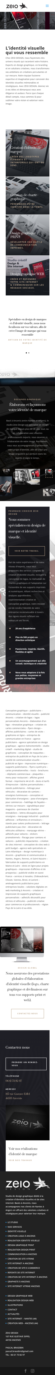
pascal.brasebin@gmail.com (19, 1351)
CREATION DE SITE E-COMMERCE (24, 1267)
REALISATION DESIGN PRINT (21, 1249)
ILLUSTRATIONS (15, 1305)
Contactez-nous (27, 1013)
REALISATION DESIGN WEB (21, 1300)
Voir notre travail (27, 551)
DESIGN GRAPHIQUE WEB (20, 1295)
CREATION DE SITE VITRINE (21, 1258)
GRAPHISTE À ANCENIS (19, 1281)
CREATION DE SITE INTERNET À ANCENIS (27, 1277)
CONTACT (12, 1309)
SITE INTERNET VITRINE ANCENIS (24, 1286)
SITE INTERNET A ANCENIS (20, 1263)
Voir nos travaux (20, 1160)
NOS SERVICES (15, 1226)
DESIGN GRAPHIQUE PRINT (21, 1245)
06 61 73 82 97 (14, 1081)
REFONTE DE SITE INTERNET (21, 1272)
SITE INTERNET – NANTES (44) (22, 1318)
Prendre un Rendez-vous (25, 1064)
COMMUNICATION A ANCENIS (22, 1254)
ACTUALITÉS (13, 1314)
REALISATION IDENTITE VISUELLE (24, 1240)
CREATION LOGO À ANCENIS (21, 1235)
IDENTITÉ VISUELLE (17, 1231)
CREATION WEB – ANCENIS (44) (23, 1323)
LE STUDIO (13, 1222)
